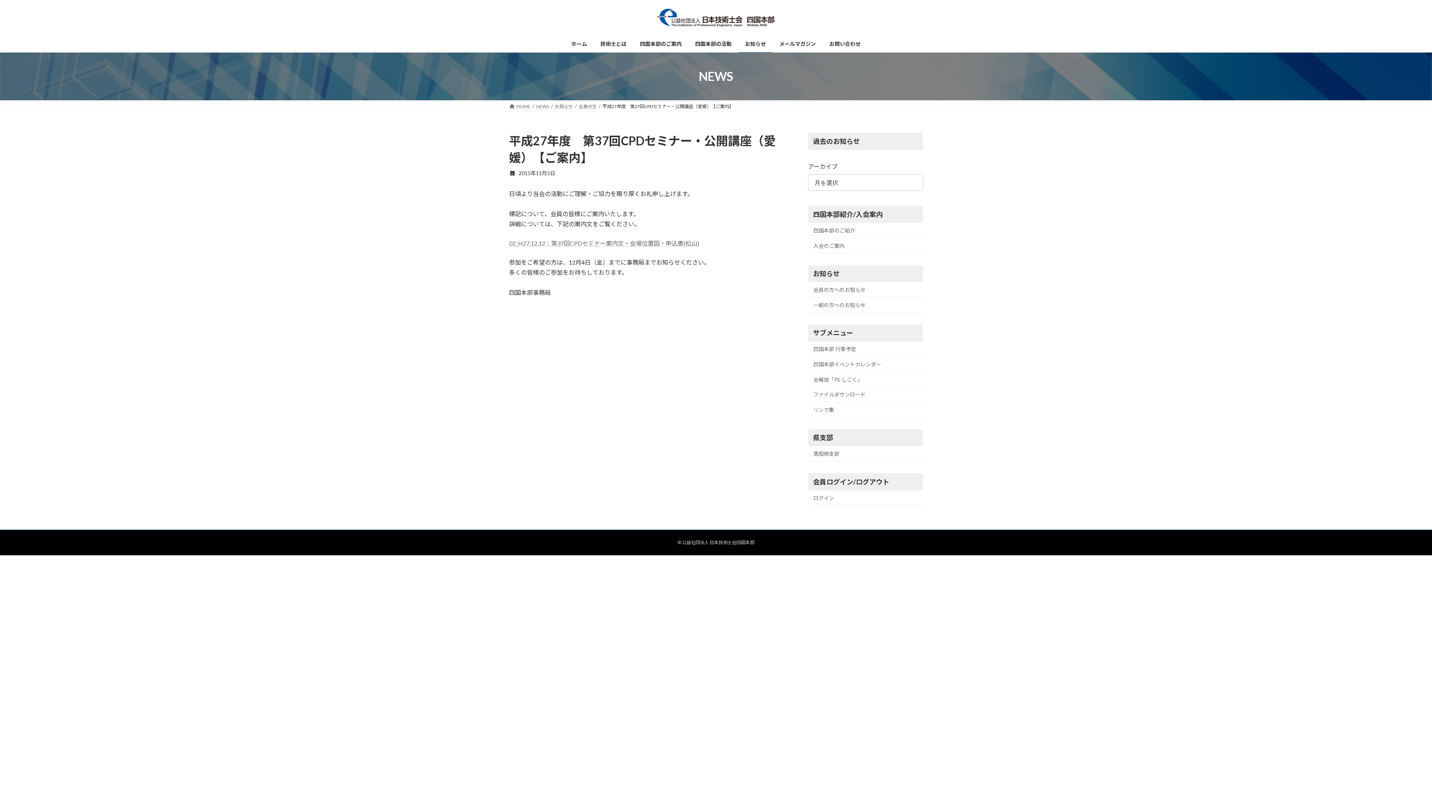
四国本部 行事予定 (834, 349)
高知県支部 (826, 454)
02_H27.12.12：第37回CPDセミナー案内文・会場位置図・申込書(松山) (604, 243)
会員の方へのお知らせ (839, 290)
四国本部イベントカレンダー (847, 364)
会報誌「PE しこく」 (838, 379)
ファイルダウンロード (839, 394)
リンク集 (823, 410)
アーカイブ (823, 166)
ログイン (823, 498)
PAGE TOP (1394, 774)
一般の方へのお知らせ (839, 305)
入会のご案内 (829, 246)
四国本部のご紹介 (834, 230)
